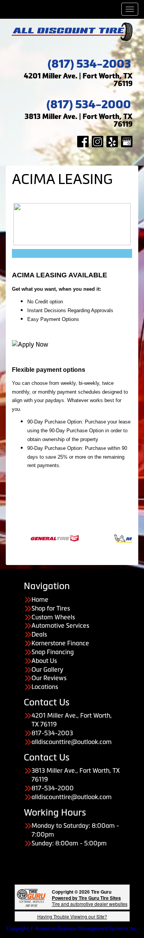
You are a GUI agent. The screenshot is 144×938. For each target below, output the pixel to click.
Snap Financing (52, 651)
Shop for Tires (50, 608)
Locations (44, 686)
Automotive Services (60, 625)
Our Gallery (47, 669)
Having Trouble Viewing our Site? (72, 916)
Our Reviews (48, 677)
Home (39, 599)
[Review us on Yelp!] (112, 141)
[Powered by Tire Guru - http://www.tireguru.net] (31, 897)
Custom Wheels (53, 617)
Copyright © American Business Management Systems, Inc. (72, 928)
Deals (39, 634)
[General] (44, 537)
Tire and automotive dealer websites (89, 900)
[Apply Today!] (30, 343)
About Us (44, 660)
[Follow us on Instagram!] (97, 141)
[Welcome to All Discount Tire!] (72, 31)
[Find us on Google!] (126, 141)
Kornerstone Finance (60, 643)
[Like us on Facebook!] (83, 141)
